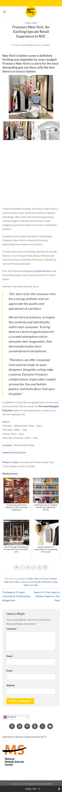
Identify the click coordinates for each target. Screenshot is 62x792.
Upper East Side (31, 585)
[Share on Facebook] (22, 567)
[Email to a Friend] (34, 567)
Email (9, 670)
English (11, 717)
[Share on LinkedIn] (45, 567)
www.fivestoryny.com (14, 452)
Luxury (24, 582)
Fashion (53, 578)
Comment (11, 628)
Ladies (28, 23)
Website (10, 685)
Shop (34, 23)
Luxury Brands (34, 582)
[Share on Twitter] (28, 567)
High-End (8, 582)
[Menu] (4, 12)
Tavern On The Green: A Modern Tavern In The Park (47, 596)
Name (10, 656)
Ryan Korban (44, 270)
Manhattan (47, 582)
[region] (31, 108)
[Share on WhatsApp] (16, 567)
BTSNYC (47, 45)
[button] (6, 97)
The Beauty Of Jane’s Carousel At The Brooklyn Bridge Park (16, 596)
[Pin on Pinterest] (39, 567)
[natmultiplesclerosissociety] (14, 754)
